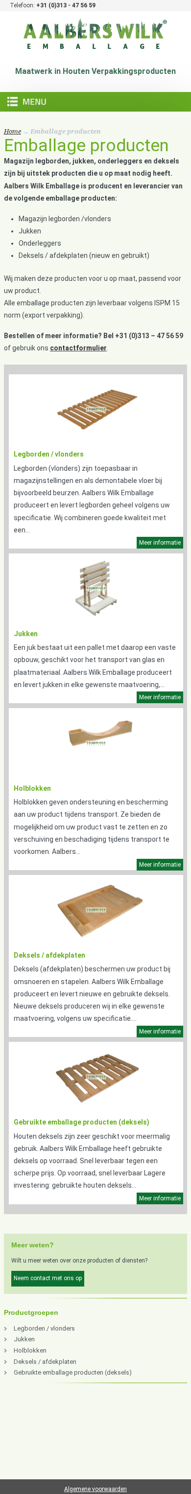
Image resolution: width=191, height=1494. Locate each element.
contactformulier (78, 348)
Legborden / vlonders (49, 454)
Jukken (26, 634)
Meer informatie (160, 542)
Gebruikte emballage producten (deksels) (81, 1122)
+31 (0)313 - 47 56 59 (66, 5)
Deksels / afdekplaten (49, 955)
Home (12, 131)
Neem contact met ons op (48, 1278)
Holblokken (32, 788)
